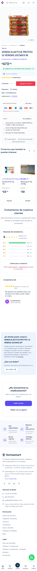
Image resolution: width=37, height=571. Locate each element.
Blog (3, 534)
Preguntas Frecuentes (9, 518)
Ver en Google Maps (11, 478)
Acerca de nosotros (9, 515)
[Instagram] (9, 483)
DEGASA (14, 96)
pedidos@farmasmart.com (13, 500)
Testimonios (6, 525)
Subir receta (18, 403)
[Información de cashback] (33, 69)
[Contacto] (23, 2)
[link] (22, 45)
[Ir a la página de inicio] (2, 2)
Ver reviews (9, 369)
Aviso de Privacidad (8, 543)
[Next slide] (34, 151)
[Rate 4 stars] (14, 237)
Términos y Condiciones (10, 546)
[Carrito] (28, 2)
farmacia (4, 45)
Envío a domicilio (7, 528)
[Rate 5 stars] (16, 237)
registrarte (23, 267)
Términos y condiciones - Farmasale (14, 549)
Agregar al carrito (25, 83)
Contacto (5, 522)
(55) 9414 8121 (9, 497)
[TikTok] (19, 483)
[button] (12, 3)
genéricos (13, 45)
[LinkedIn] (14, 483)
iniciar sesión (12, 267)
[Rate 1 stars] (7, 237)
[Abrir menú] (33, 2)
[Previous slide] (30, 151)
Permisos (5, 552)
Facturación (6, 555)
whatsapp (20, 357)
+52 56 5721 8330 (11, 493)
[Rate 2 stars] (9, 237)
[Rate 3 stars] (12, 237)
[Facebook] (4, 483)
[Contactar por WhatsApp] (32, 557)
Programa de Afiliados (9, 531)
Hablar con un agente (18, 410)
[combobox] (12, 84)
